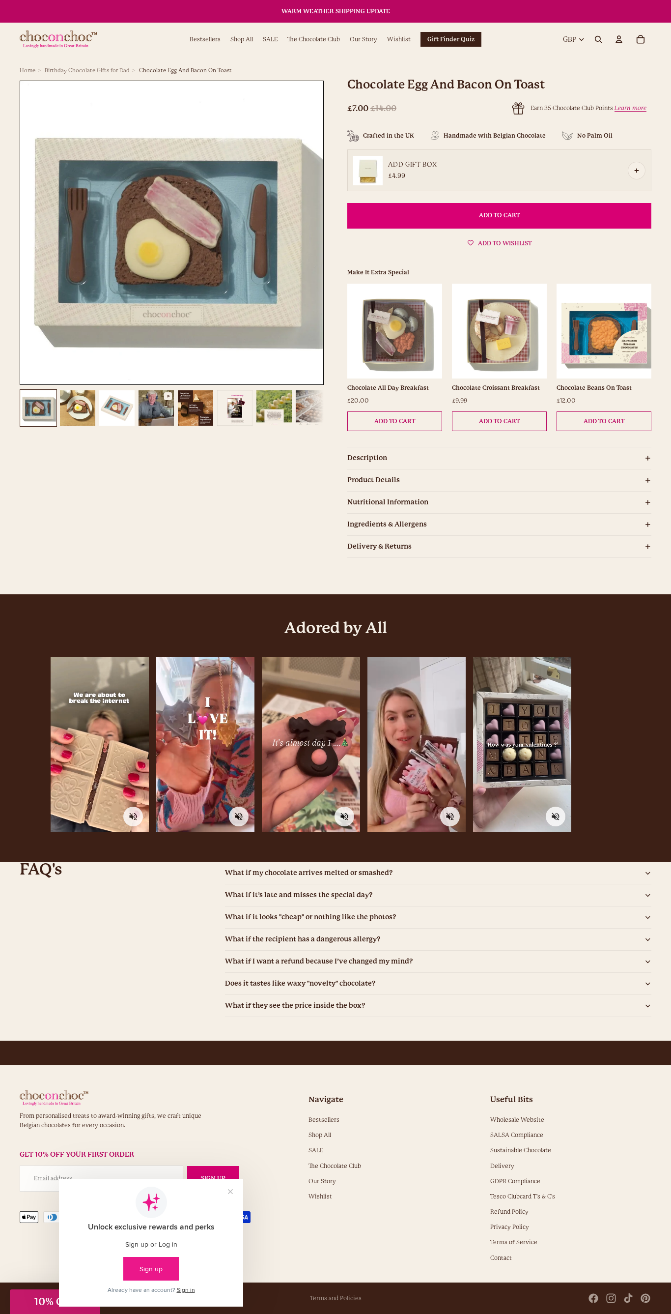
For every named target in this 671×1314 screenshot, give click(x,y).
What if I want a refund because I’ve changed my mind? (319, 961)
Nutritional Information (387, 502)
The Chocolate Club (334, 1166)
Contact (501, 1258)
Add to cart (394, 421)
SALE (315, 1150)
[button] (55, 1301)
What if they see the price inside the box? (295, 1005)
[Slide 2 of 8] (77, 408)
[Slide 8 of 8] (313, 408)
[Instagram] (611, 1298)
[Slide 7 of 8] (274, 408)
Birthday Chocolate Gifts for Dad (87, 70)
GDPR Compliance (515, 1181)
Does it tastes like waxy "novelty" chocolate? (300, 983)
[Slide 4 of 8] (156, 408)
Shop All (319, 1135)
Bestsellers (323, 1119)
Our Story (322, 1181)
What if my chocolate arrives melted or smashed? (309, 872)
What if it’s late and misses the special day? (299, 895)
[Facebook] (593, 1298)
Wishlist (320, 1196)
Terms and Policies (336, 1298)
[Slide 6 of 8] (234, 408)
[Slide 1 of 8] (38, 408)
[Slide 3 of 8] (117, 408)
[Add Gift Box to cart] (636, 170)
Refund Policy (509, 1211)
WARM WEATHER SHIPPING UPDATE (335, 11)
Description (367, 458)
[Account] (619, 40)
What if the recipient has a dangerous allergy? (303, 939)
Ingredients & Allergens (387, 524)
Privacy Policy (509, 1227)
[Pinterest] (645, 1298)
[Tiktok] (628, 1298)
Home (27, 70)
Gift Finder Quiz (451, 39)
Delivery (502, 1166)
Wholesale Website (517, 1119)
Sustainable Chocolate (520, 1150)
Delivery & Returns (379, 546)
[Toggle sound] (133, 816)
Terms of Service (513, 1242)
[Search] (598, 40)
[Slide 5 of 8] (195, 408)
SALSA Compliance (516, 1135)
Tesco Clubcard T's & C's (522, 1196)
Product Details (373, 480)
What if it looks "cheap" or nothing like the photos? (310, 917)
